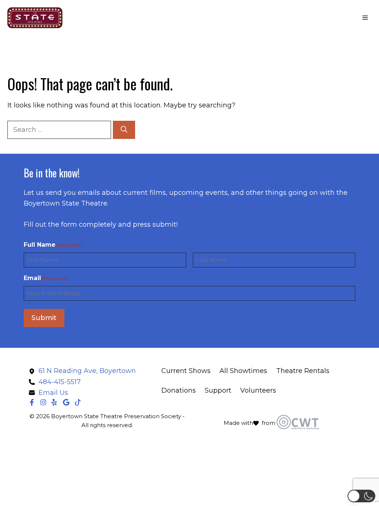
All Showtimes (243, 371)
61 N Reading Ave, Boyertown (87, 371)
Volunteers (258, 390)
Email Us (53, 393)
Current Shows (186, 371)
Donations (178, 390)
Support (218, 390)
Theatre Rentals (302, 371)
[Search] (124, 130)
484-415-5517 (59, 382)
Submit (44, 318)
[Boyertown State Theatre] (35, 18)
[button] (361, 496)
